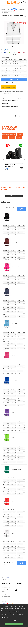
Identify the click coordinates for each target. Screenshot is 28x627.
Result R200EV (5, 96)
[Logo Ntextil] (13, 2)
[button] (21, 2)
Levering (3, 591)
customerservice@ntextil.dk (21, 586)
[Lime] (9, 52)
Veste (4, 137)
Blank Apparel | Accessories (8, 134)
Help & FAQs (4, 594)
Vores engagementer (6, 596)
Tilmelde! (5, 579)
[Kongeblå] (5, 52)
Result (3, 15)
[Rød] (19, 52)
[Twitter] (12, 116)
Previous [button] (3, 33)
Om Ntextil (4, 586)
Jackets (20, 134)
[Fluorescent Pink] (24, 52)
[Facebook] (8, 116)
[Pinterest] (15, 116)
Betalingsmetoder (5, 589)
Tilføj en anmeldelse (14, 195)
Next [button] (26, 33)
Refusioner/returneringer (7, 593)
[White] (14, 52)
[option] (14, 32)
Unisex (11, 137)
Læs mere (25, 611)
